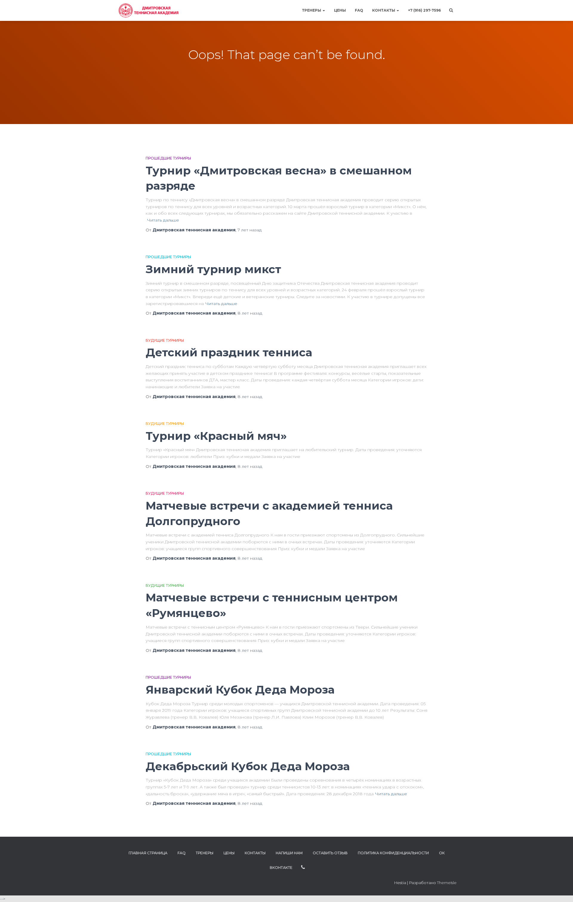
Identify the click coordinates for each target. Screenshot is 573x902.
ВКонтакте (281, 867)
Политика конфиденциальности (393, 853)
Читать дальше (163, 220)
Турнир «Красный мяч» (216, 436)
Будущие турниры (165, 340)
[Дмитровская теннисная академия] (148, 10)
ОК (442, 853)
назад (250, 230)
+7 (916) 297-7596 (424, 10)
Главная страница (148, 853)
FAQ (359, 10)
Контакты (384, 10)
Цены (340, 10)
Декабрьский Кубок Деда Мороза (248, 766)
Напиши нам (289, 853)
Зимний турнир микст (213, 269)
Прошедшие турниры (168, 158)
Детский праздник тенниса (229, 352)
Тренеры (312, 10)
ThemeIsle (447, 882)
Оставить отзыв (330, 853)
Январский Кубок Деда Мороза (240, 689)
